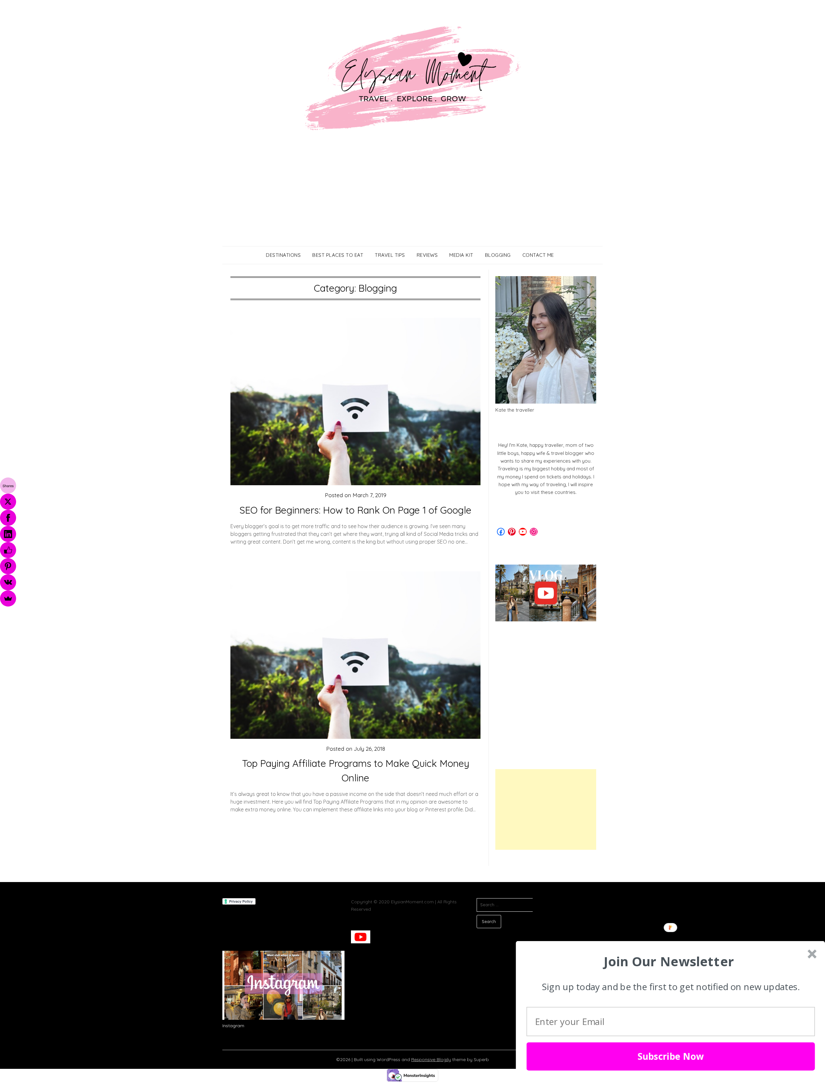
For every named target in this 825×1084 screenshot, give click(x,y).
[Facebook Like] (8, 550)
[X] (8, 502)
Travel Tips (390, 255)
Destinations (283, 255)
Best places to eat (337, 255)
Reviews (427, 255)
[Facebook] (8, 518)
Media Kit (461, 255)
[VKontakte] (8, 582)
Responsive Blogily (431, 1059)
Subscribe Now (670, 1056)
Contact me (538, 255)
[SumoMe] (8, 598)
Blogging (498, 255)
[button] (669, 961)
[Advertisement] (412, 198)
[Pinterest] (8, 566)
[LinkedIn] (8, 534)
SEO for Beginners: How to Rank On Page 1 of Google (355, 510)
